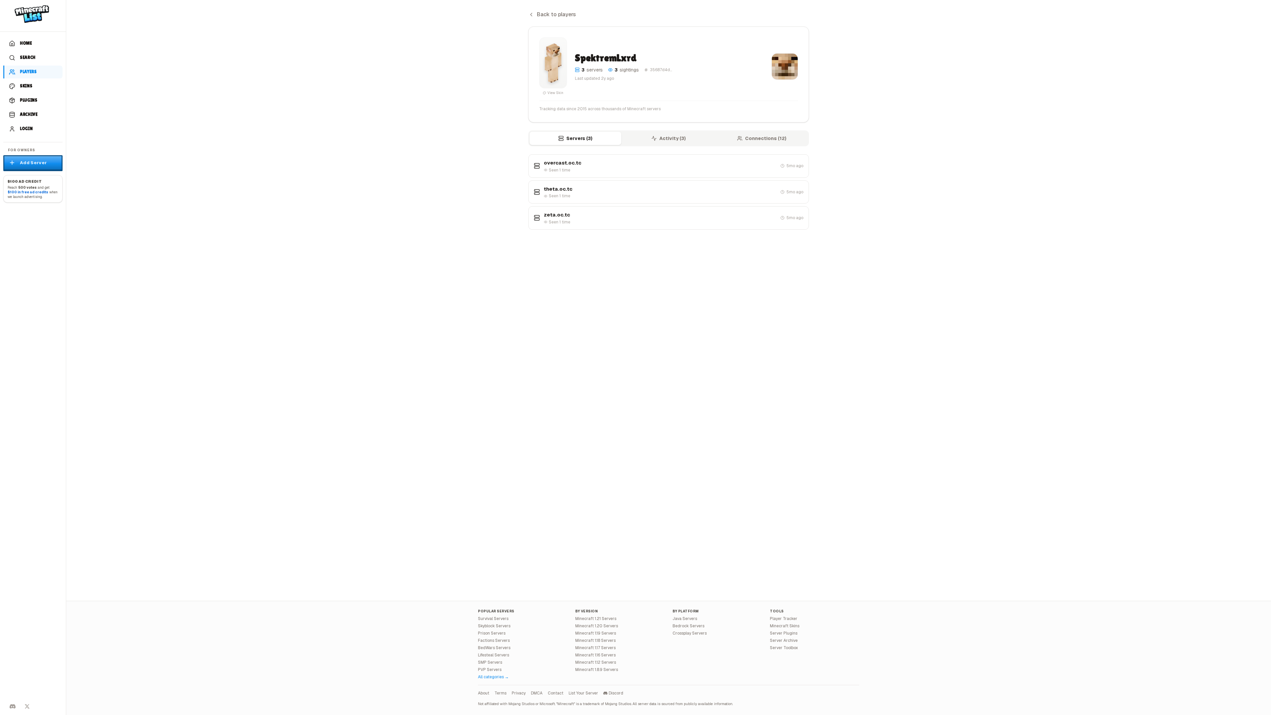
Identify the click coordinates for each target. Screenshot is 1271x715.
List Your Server (583, 693)
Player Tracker (783, 618)
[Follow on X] (27, 706)
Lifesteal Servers (493, 655)
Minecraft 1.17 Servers (595, 647)
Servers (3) (579, 138)
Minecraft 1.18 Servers (595, 640)
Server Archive (784, 640)
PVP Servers (489, 669)
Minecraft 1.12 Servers (595, 662)
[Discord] (13, 706)
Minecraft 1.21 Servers (595, 618)
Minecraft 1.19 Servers (595, 633)
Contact (555, 693)
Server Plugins (783, 633)
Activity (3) (672, 138)
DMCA (536, 693)
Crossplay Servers (690, 633)
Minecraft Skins (784, 626)
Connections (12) (765, 138)
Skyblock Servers (494, 626)
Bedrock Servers (688, 626)
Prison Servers (491, 633)
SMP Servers (490, 662)
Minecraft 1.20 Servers (596, 626)
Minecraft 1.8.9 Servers (596, 669)
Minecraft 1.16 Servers (595, 655)
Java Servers (685, 618)
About (483, 693)
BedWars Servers (494, 647)
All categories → (493, 677)
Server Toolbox (784, 647)
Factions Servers (494, 640)
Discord (616, 693)
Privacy (519, 693)
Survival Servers (493, 618)
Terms (500, 693)
